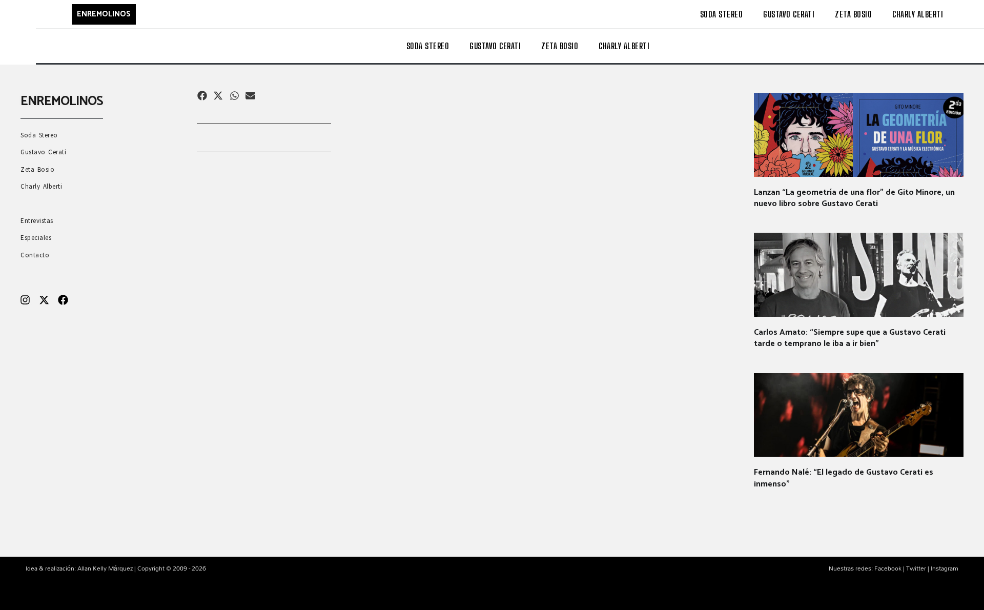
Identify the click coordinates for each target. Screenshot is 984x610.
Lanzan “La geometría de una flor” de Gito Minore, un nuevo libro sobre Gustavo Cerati (854, 198)
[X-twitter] (44, 300)
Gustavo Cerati (788, 14)
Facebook (887, 568)
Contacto (34, 255)
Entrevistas (36, 220)
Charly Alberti (917, 14)
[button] (202, 95)
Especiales (35, 237)
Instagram (944, 568)
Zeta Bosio (853, 14)
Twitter (916, 568)
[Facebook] (63, 300)
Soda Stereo (721, 14)
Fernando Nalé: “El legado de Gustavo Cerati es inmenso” (843, 478)
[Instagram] (25, 300)
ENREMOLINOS (104, 14)
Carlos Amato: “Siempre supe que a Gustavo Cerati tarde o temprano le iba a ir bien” (850, 338)
